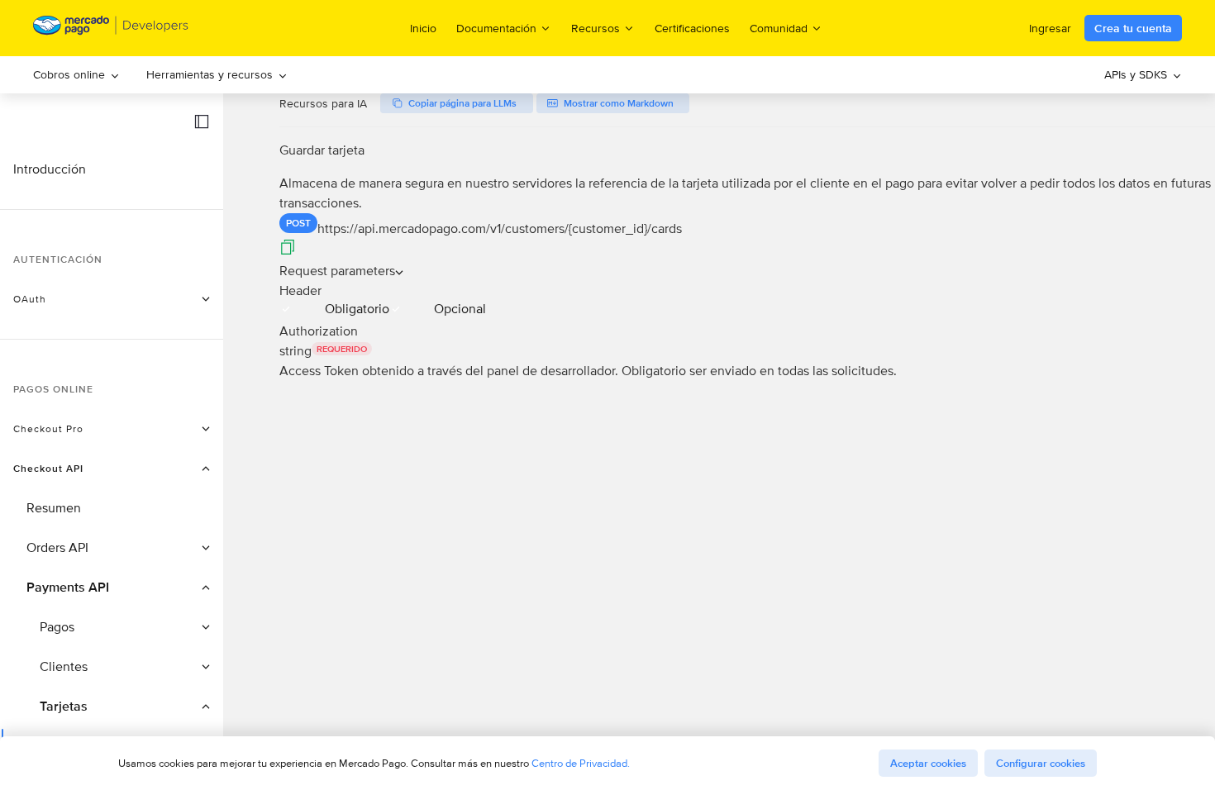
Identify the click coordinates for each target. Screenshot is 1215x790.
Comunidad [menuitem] (779, 27)
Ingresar (1050, 28)
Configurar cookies (1040, 763)
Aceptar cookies (928, 763)
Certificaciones (692, 28)
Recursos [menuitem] (595, 27)
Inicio (423, 28)
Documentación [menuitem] (496, 27)
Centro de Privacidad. (580, 763)
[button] (201, 121)
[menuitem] (76, 74)
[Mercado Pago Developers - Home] (111, 28)
